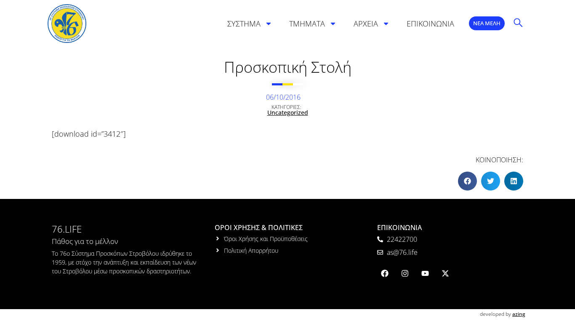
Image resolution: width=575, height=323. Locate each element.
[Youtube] (425, 273)
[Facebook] (384, 273)
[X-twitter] (445, 273)
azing (518, 314)
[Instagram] (405, 273)
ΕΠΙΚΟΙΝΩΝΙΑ (430, 24)
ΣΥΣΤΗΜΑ (244, 24)
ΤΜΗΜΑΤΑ (307, 24)
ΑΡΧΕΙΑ (366, 24)
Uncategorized (287, 112)
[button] (467, 181)
